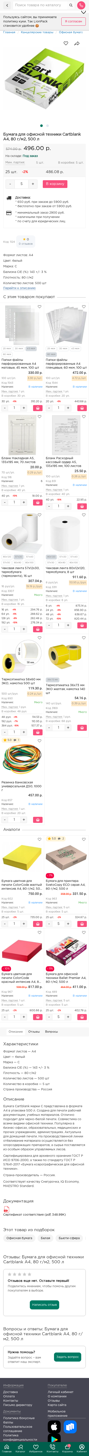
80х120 (7, 557)
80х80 (17, 563)
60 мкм (7, 354)
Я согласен (73, 21)
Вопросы (51, 1032)
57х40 (29, 557)
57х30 (18, 557)
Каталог (20, 1452)
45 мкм (31, 349)
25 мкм (7, 349)
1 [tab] (41, 125)
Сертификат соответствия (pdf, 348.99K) (34, 1214)
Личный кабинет (60, 1392)
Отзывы (34, 1032)
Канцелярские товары (37, 32)
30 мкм (19, 349)
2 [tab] (47, 125)
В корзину (55, 184)
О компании (57, 1396)
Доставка (10, 1392)
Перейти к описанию (19, 288)
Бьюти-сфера (69, 1238)
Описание (16, 1032)
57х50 (6, 563)
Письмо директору (17, 1405)
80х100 (29, 563)
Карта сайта (57, 1405)
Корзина (67, 1449)
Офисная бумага (71, 32)
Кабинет (82, 1452)
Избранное (36, 1452)
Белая (45, 1238)
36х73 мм (52, 680)
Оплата (9, 1396)
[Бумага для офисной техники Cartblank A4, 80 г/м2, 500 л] (44, 78)
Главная (6, 1452)
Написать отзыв (44, 1305)
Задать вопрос (67, 1357)
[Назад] (7, 5)
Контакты (52, 1452)
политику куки (14, 21)
